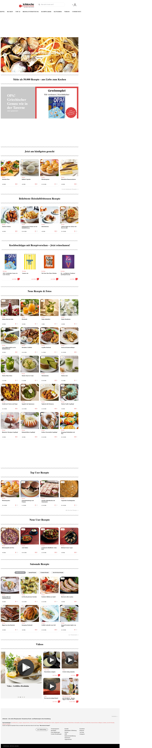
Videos (67, 11)
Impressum (67, 737)
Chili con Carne (33, 722)
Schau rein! (42, 59)
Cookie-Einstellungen (56, 734)
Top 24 (18, 11)
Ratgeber (58, 11)
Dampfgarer (46, 11)
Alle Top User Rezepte (71, 510)
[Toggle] (74, 4)
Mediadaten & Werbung (70, 730)
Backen (10, 11)
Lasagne (20, 722)
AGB (66, 734)
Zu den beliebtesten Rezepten (69, 189)
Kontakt (66, 728)
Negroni (82, 722)
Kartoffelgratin (40, 722)
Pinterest (82, 730)
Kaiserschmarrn (94, 722)
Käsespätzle (77, 722)
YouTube (82, 732)
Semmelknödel (87, 722)
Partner (66, 732)
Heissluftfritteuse (31, 11)
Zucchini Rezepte (110, 722)
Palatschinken (71, 722)
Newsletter (53, 730)
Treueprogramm (55, 728)
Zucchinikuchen (14, 722)
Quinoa (65, 722)
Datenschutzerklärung (70, 735)
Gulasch (4, 724)
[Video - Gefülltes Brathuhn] (21, 667)
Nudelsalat (46, 722)
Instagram (82, 734)
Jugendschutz (68, 739)
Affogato (100, 722)
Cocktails (104, 722)
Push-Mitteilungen (55, 732)
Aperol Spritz (51, 722)
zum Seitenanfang (41, 729)
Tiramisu (8, 724)
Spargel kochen (26, 722)
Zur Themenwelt (73, 634)
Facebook (82, 728)
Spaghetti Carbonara (59, 722)
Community (76, 11)
